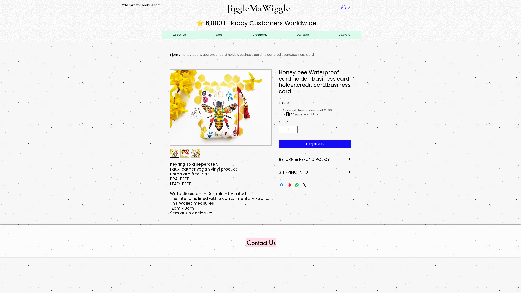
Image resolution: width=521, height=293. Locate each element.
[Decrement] (282, 129)
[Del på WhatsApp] (296, 185)
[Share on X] (304, 185)
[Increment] (294, 129)
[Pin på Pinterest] (289, 185)
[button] (260, 35)
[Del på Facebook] (281, 185)
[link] (346, 6)
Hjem (174, 54)
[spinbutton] (288, 129)
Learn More (311, 114)
